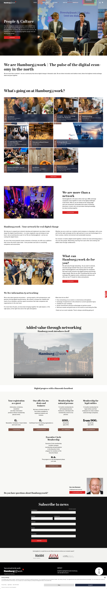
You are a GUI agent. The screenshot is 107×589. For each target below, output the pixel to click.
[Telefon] (106, 297)
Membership (75, 2)
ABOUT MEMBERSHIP (66, 429)
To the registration (41, 429)
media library (45, 2)
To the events (70, 281)
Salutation (33, 516)
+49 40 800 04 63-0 (62, 573)
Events (35, 2)
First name (33, 521)
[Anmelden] (100, 2)
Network (55, 2)
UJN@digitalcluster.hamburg (75, 489)
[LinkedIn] (106, 294)
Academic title (57, 516)
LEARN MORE (12, 38)
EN (95, 2)
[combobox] (96, 2)
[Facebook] (106, 292)
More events (53, 176)
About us (65, 2)
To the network (70, 212)
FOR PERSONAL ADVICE (53, 466)
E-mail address (34, 510)
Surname (33, 528)
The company (33, 534)
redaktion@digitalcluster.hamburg (67, 571)
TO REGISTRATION (16, 429)
